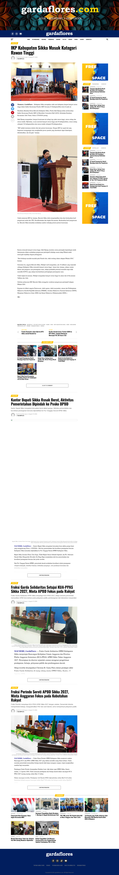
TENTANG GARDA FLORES (38, 865)
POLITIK (64, 39)
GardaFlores (20, 58)
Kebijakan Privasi (81, 865)
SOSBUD (82, 39)
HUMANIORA (51, 39)
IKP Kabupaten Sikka (60, 324)
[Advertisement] (47, 236)
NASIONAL (44, 39)
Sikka (42, 326)
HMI (52, 324)
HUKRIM (70, 39)
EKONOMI (58, 39)
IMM (68, 324)
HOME (28, 39)
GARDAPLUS (88, 39)
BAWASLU (30, 324)
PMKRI (28, 326)
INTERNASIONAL (35, 39)
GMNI (48, 324)
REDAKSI (48, 865)
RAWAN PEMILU (36, 326)
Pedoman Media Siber (57, 865)
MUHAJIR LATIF (22, 326)
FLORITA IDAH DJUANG (39, 324)
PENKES (76, 39)
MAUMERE (73, 324)
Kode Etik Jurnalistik (70, 865)
